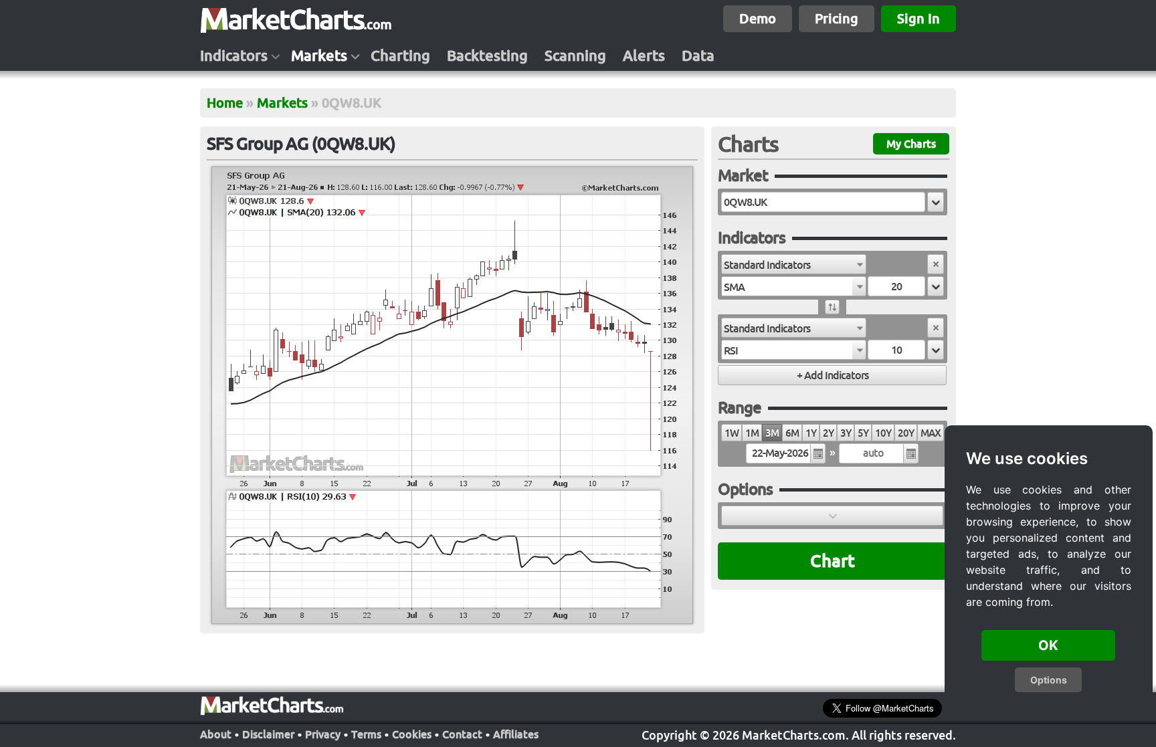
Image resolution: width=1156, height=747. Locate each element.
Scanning (575, 55)
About (215, 734)
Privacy (323, 734)
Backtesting (487, 55)
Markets (319, 55)
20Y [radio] (906, 433)
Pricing (836, 18)
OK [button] (1048, 645)
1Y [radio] (810, 433)
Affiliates (516, 734)
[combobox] (793, 264)
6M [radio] (792, 433)
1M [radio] (752, 433)
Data (698, 55)
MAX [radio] (931, 433)
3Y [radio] (845, 433)
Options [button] (1048, 679)
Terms (366, 734)
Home (225, 102)
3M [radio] (772, 433)
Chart (832, 560)
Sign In (918, 18)
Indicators (234, 55)
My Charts (911, 144)
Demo (757, 18)
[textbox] (823, 202)
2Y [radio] (828, 433)
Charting (400, 55)
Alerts (644, 55)
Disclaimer (268, 734)
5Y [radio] (863, 433)
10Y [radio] (883, 433)
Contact (462, 734)
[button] (935, 202)
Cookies (411, 734)
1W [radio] (732, 433)
